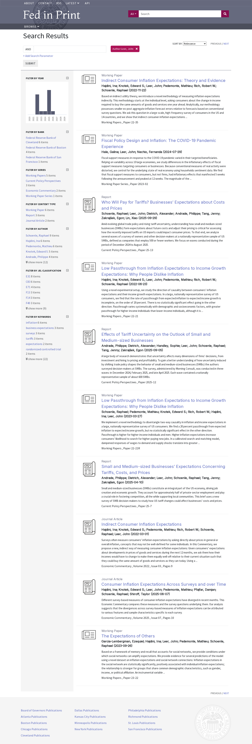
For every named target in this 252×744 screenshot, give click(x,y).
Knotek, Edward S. (37, 251)
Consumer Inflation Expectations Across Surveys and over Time (163, 584)
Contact (45, 3)
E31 (28, 276)
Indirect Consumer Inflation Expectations (141, 524)
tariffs (30, 338)
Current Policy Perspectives (43, 181)
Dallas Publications (87, 710)
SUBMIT (30, 63)
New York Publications (89, 729)
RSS (59, 3)
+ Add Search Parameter (38, 56)
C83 (28, 281)
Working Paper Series (39, 196)
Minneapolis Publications (91, 723)
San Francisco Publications (145, 729)
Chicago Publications (34, 729)
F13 (28, 292)
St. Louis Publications (141, 723)
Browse (30, 26)
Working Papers (36, 175)
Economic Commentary (41, 190)
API (87, 3)
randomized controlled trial (43, 349)
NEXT (226, 43)
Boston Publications (34, 723)
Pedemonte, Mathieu (39, 246)
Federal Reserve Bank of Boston (46, 147)
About (29, 3)
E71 (28, 287)
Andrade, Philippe (37, 257)
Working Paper (35, 210)
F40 (28, 303)
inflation (32, 322)
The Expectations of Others (128, 636)
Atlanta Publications (34, 716)
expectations (34, 344)
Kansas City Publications (90, 716)
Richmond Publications (143, 716)
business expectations (40, 328)
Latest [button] (71, 3)
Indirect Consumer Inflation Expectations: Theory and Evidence (163, 80)
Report (30, 215)
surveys (31, 333)
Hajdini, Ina (33, 241)
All (132, 14)
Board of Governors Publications (41, 710)
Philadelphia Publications (144, 710)
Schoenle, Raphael (38, 235)
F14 (28, 297)
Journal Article (35, 220)
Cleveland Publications (35, 735)
